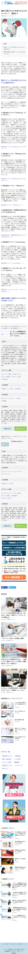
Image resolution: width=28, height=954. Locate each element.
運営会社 (14, 953)
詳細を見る (7, 429)
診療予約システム (7, 765)
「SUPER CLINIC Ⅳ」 (17, 441)
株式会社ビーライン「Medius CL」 (11, 205)
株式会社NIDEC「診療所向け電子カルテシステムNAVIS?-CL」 (13, 236)
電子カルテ (5, 768)
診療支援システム (7, 756)
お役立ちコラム (14, 944)
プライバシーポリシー (16, 951)
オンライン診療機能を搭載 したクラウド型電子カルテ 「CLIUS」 (18, 333)
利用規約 (7, 951)
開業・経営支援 (6, 759)
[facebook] (4, 587)
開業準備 (17, 756)
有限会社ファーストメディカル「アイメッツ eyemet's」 (13, 290)
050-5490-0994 (21, 2)
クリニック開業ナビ (5, 944)
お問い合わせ (20, 949)
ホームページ (19, 765)
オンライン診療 (6, 762)
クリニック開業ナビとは (9, 949)
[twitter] (12, 587)
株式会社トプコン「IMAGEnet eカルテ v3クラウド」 (13, 179)
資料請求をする (21, 429)
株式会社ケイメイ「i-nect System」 (11, 263)
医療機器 (16, 762)
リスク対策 (17, 759)
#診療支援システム (4, 16)
